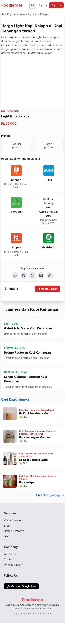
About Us (10, 554)
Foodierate (11, 5)
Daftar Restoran (14, 531)
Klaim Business (13, 520)
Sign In (43, 5)
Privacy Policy (13, 564)
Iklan (7, 536)
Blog (7, 525)
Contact (9, 559)
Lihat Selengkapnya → (50, 495)
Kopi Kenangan (10, 110)
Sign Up (56, 5)
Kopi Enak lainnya (15, 399)
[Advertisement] (32, 80)
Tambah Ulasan (47, 288)
